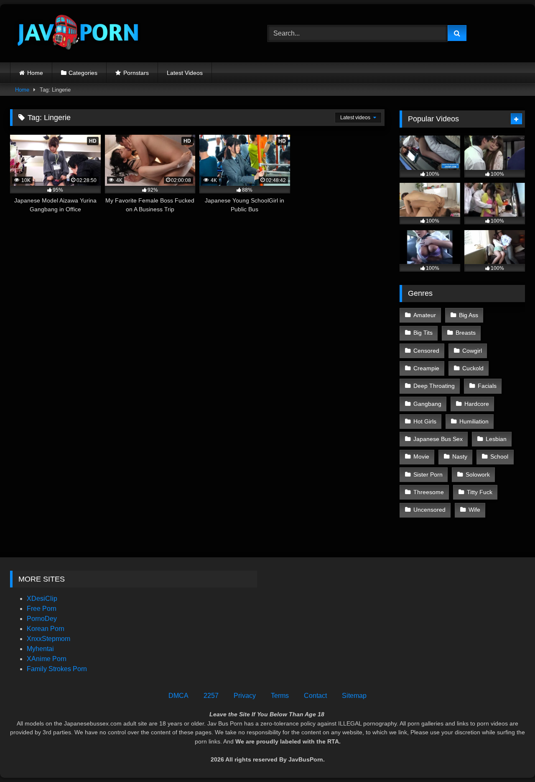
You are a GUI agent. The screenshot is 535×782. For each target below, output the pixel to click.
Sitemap (354, 695)
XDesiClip (42, 598)
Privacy (245, 695)
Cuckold (473, 368)
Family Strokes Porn (57, 668)
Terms (280, 695)
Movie (421, 456)
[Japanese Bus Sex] (77, 33)
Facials (487, 385)
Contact (315, 695)
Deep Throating (434, 385)
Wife (474, 509)
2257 (211, 695)
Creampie (426, 368)
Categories (83, 72)
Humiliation (474, 421)
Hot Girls (424, 421)
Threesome (428, 492)
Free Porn (41, 608)
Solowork (478, 474)
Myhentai (40, 648)
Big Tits (423, 332)
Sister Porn (428, 474)
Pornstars (136, 72)
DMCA (178, 695)
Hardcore (476, 403)
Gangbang (427, 403)
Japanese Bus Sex (438, 439)
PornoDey (42, 618)
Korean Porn (45, 628)
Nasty (459, 456)
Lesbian (496, 439)
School (499, 456)
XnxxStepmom (48, 638)
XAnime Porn (46, 658)
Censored (426, 350)
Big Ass (468, 315)
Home (35, 72)
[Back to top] (509, 757)
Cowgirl (472, 350)
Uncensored (429, 509)
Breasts (466, 332)
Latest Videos (185, 72)
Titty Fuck (479, 492)
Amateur (424, 315)
